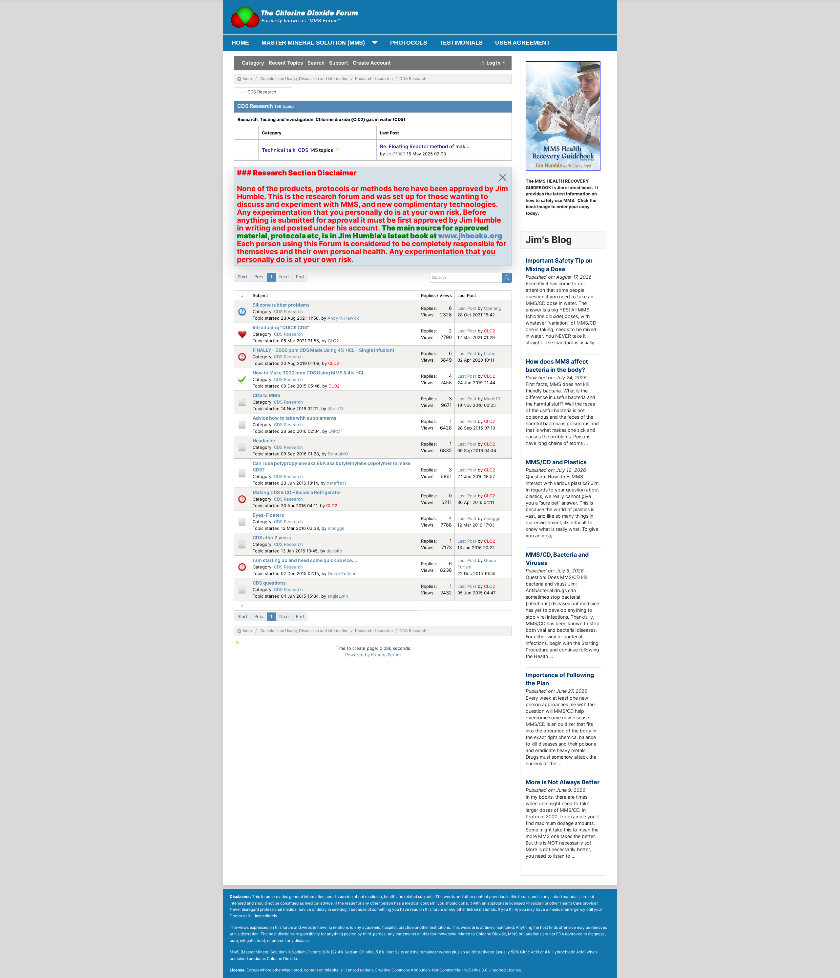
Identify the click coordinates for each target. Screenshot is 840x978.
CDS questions (269, 583)
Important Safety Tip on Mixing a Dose (559, 264)
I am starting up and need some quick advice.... (305, 560)
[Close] (503, 177)
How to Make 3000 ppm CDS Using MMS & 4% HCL (309, 372)
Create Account (372, 63)
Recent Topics (286, 63)
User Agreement (522, 42)
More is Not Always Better (562, 782)
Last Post (466, 308)
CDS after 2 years (272, 537)
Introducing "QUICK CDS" (281, 327)
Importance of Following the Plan (560, 679)
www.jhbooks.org (470, 235)
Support (338, 63)
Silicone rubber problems (281, 305)
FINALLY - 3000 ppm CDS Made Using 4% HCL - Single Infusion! (323, 350)
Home (240, 42)
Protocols (408, 42)
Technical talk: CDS (285, 150)
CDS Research (255, 106)
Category (253, 63)
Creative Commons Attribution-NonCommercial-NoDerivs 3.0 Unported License (448, 970)
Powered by (357, 654)
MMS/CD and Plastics (556, 462)
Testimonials (461, 42)
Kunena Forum (386, 654)
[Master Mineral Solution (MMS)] (373, 43)
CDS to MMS (266, 395)
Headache (264, 440)
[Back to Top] (830, 967)
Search (316, 63)
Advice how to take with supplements (294, 418)
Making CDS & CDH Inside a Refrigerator (297, 492)
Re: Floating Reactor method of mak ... (425, 146)
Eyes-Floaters (268, 515)
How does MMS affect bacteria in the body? (557, 365)
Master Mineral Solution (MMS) (313, 42)
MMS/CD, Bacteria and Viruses (557, 558)
